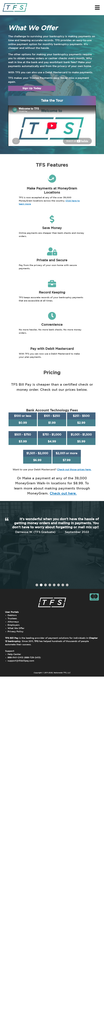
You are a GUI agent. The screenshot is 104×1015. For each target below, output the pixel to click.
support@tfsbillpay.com (21, 661)
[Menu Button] (97, 8)
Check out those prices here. (74, 470)
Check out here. (63, 493)
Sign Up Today (31, 88)
